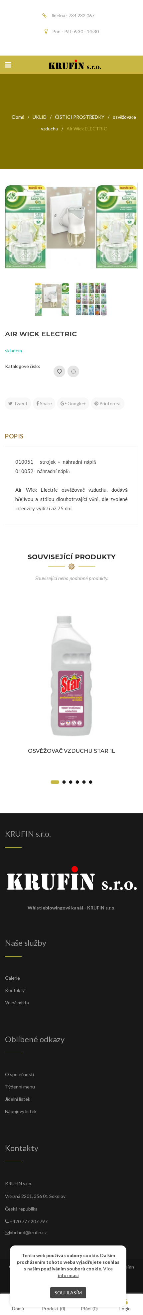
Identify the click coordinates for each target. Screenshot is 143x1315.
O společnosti (19, 1074)
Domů (18, 117)
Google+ (76, 403)
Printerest (109, 403)
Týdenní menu (20, 1086)
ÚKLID (40, 117)
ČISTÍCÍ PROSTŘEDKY (79, 117)
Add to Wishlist (59, 371)
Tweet (20, 403)
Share (45, 403)
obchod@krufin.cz (28, 1232)
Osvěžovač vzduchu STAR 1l (71, 751)
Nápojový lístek (21, 1111)
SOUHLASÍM (68, 1292)
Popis (14, 436)
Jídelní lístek (17, 1099)
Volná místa (17, 1002)
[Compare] (73, 371)
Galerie (12, 978)
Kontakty (15, 990)
